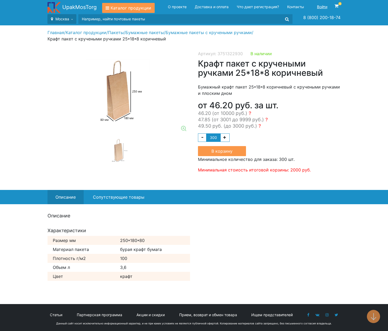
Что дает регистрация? (258, 6)
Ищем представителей (272, 315)
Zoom (184, 129)
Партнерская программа (99, 315)
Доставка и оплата (212, 6)
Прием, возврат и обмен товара (208, 315)
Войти (322, 6)
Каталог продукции (131, 8)
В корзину (222, 151)
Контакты (295, 6)
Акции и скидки (150, 315)
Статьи (56, 315)
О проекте (177, 6)
